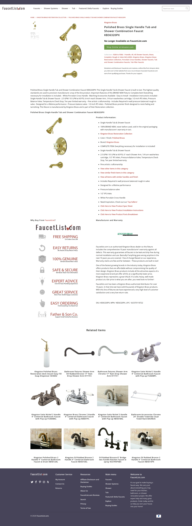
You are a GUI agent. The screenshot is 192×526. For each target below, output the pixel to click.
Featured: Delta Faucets (89, 8)
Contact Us (59, 484)
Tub (74, 8)
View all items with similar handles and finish (119, 177)
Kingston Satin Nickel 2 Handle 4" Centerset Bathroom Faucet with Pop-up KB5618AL (112, 395)
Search (83, 499)
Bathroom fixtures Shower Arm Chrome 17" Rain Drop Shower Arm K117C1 (112, 352)
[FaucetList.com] (16, 8)
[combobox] (175, 8)
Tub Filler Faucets (137, 62)
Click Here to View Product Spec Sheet (116, 206)
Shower (65, 8)
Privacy (83, 504)
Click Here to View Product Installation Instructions (121, 210)
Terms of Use (85, 508)
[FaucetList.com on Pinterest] (40, 482)
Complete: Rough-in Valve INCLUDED (118, 57)
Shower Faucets (147, 60)
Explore (106, 8)
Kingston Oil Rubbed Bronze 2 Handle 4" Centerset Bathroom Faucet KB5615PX (146, 438)
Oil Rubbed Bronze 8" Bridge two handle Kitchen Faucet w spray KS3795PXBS (112, 438)
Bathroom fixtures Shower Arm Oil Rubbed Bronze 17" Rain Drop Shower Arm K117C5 (79, 352)
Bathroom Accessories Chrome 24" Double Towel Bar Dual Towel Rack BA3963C (146, 395)
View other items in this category (114, 168)
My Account (60, 479)
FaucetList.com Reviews (89, 495)
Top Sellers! (132, 202)
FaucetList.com (43, 516)
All (132, 55)
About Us (84, 491)
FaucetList (50, 220)
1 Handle (127, 55)
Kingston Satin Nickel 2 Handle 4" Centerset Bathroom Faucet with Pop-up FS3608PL (146, 352)
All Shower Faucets (141, 55)
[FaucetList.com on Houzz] (48, 482)
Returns (58, 488)
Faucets (36, 8)
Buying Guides (117, 8)
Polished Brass (118, 138)
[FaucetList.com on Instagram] (44, 482)
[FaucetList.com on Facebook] (36, 482)
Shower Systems (51, 8)
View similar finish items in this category (117, 172)
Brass (151, 55)
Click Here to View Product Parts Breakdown (119, 214)
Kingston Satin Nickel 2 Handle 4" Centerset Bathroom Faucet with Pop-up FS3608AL (46, 395)
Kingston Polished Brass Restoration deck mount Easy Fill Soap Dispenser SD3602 (46, 352)
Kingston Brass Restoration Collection (116, 133)
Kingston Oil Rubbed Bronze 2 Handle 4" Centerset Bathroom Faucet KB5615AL (79, 438)
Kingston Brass (110, 22)
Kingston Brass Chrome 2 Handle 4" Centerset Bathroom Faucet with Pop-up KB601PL (79, 395)
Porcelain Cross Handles (131, 60)
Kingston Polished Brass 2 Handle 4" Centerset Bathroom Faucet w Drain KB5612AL (46, 438)
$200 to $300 (118, 55)
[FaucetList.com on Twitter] (32, 482)
